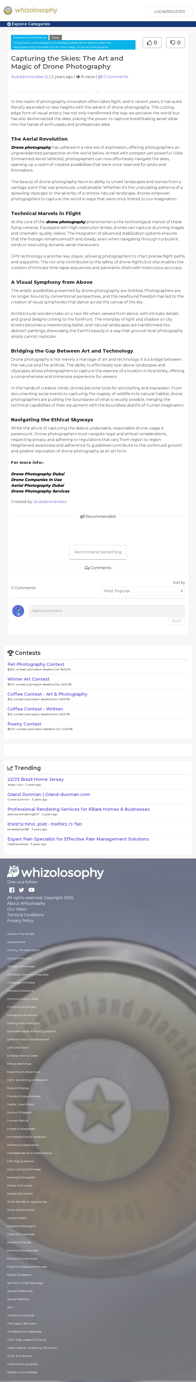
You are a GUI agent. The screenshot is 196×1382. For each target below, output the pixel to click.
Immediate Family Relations (26, 1136)
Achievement (16, 942)
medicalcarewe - (19, 844)
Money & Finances (19, 1185)
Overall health (17, 1218)
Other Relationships (21, 1210)
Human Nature (17, 1120)
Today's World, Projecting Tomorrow (32, 1348)
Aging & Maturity (19, 958)
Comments (115, 76)
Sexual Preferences (20, 1291)
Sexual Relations (18, 1299)
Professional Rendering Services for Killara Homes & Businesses (78, 809)
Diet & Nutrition (18, 1047)
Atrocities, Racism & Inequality (28, 974)
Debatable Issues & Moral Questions (31, 1031)
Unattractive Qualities (22, 1364)
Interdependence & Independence (29, 1153)
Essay (56, 37)
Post (176, 621)
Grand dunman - (19, 799)
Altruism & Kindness (21, 966)
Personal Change (19, 1242)
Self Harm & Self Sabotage (25, 1283)
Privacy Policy (20, 920)
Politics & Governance (22, 1258)
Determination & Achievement (28, 1039)
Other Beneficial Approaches (27, 1201)
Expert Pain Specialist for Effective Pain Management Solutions (78, 839)
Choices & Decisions (20, 990)
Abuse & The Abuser (21, 934)
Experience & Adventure (29, 37)
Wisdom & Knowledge (22, 1372)
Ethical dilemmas (19, 1063)
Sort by (179, 582)
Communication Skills (22, 999)
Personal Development (23, 1250)
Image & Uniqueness (21, 1128)
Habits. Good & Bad (20, 1104)
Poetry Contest (24, 724)
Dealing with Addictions (23, 1023)
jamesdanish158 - (19, 829)
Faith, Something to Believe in (28, 1080)
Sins (10, 1307)
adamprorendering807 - (24, 814)
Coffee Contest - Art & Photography (47, 694)
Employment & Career (22, 1055)
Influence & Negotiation (23, 1145)
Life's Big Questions (20, 1161)
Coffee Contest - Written (35, 709)
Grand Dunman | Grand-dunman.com (48, 794)
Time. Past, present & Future (26, 1339)
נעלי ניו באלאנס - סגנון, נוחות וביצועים (44, 824)
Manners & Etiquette (21, 1177)
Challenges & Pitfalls (21, 982)
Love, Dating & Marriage (24, 1169)
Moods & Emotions (20, 1193)
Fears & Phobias (18, 1088)
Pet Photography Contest (36, 664)
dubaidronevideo (27, 76)
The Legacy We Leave (21, 1323)
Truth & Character (19, 1356)
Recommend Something (98, 552)
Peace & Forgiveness (21, 1234)
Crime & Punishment (22, 1007)
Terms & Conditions (25, 915)
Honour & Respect (19, 1112)
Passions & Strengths (21, 1226)
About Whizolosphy (26, 903)
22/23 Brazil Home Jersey (35, 779)
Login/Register (169, 12)
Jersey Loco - (16, 784)
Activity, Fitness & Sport (23, 950)
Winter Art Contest (28, 679)
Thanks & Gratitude (20, 1315)
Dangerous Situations (22, 1015)
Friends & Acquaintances (24, 1096)
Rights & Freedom (19, 1274)
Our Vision (17, 909)
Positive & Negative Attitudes (27, 1266)
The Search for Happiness (24, 1331)
